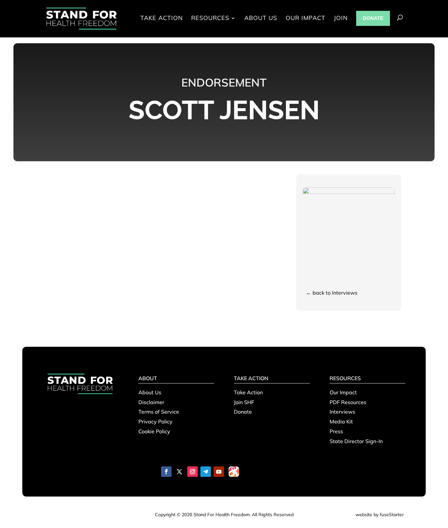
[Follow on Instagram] (192, 471)
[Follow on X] (179, 471)
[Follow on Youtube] (219, 471)
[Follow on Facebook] (166, 471)
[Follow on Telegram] (205, 471)
